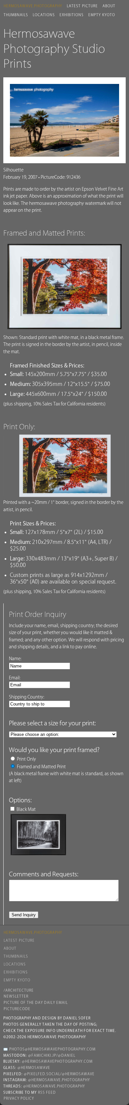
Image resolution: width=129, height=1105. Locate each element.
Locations (44, 15)
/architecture (19, 990)
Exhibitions (72, 15)
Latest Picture (82, 6)
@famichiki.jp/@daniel (51, 1055)
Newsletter (16, 996)
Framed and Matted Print (41, 766)
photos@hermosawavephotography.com (52, 1049)
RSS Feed (47, 1092)
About (109, 6)
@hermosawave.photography (59, 1080)
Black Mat (26, 809)
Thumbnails (16, 15)
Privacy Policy (19, 1098)
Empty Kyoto (101, 15)
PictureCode (17, 1008)
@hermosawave (34, 1067)
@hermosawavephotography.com (57, 1061)
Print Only (26, 759)
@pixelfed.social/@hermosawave (59, 1074)
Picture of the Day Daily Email (36, 1002)
